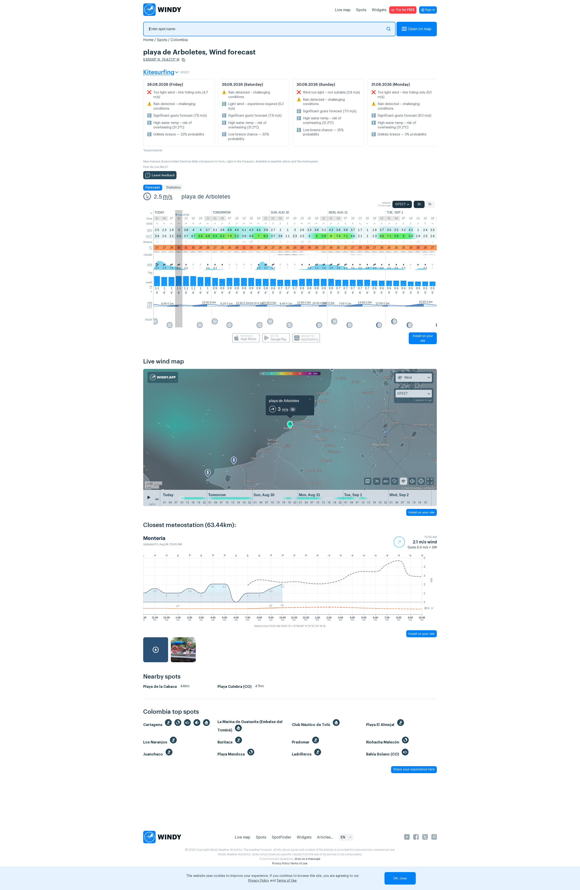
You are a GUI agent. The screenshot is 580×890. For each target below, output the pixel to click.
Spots (361, 10)
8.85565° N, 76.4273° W (161, 59)
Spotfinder (281, 837)
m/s (167, 196)
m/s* (149, 236)
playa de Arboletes (205, 196)
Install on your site (423, 338)
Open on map (419, 29)
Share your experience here (414, 769)
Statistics (173, 187)
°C (150, 247)
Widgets (379, 10)
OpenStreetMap (413, 488)
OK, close (400, 878)
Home (148, 40)
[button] (183, 60)
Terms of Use (287, 880)
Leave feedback (163, 175)
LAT (149, 306)
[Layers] (367, 481)
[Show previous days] (157, 499)
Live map (342, 10)
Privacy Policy (281, 863)
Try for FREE (405, 10)
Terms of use (298, 863)
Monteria (154, 538)
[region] (290, 429)
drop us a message (307, 859)
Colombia (179, 40)
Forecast (152, 187)
